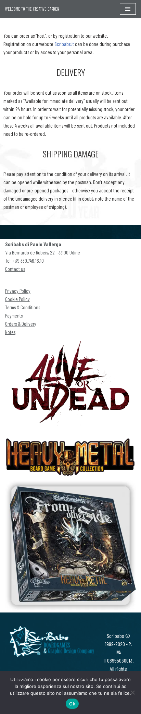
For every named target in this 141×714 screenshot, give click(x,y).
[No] (132, 692)
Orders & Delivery (20, 324)
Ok (72, 703)
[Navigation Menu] (128, 9)
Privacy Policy (17, 291)
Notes (10, 332)
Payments (14, 315)
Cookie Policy (17, 299)
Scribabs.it (64, 44)
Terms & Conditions (22, 307)
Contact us (15, 269)
